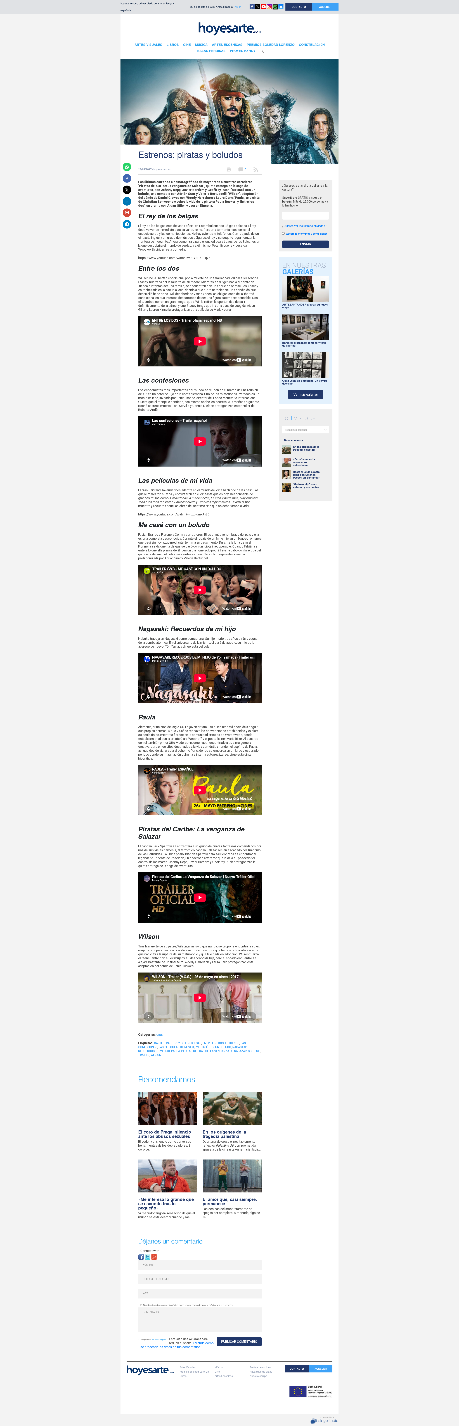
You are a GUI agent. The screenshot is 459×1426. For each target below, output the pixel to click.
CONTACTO (299, 7)
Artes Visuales (187, 1367)
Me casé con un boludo (213, 1047)
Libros (182, 1376)
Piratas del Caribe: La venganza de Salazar (214, 1051)
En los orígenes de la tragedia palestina (224, 1134)
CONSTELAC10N (312, 44)
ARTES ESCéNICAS (227, 44)
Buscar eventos (294, 440)
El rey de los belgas (186, 1043)
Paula (175, 1051)
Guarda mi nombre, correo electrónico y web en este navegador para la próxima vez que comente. (188, 1305)
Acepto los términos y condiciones (307, 233)
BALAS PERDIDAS (211, 50)
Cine (159, 1034)
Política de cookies (260, 1367)
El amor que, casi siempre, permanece (230, 1201)
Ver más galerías (306, 394)
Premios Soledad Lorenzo (194, 1371)
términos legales (159, 1339)
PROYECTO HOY (242, 50)
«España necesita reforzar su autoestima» (304, 462)
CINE (187, 44)
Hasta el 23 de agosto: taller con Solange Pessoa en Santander (307, 474)
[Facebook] (141, 1257)
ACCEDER (325, 7)
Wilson (156, 1055)
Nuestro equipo (258, 1376)
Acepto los (153, 1339)
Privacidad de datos (261, 1371)
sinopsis (254, 1051)
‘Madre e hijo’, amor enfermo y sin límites (306, 486)
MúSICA (201, 44)
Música (219, 1367)
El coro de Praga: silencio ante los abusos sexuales (164, 1134)
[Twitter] (147, 1257)
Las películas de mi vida (176, 1047)
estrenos (232, 1043)
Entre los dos (213, 1043)
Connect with (149, 1251)
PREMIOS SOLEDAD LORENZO (271, 44)
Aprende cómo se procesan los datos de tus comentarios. (177, 1345)
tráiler (143, 1055)
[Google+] (154, 1257)
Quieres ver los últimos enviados (304, 226)
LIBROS (173, 44)
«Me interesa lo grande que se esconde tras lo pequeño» (166, 1203)
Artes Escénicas (224, 1376)
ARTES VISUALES (148, 44)
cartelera (162, 1043)
